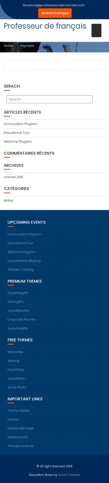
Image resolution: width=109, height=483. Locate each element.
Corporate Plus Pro (22, 319)
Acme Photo (17, 387)
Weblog (13, 361)
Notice (8, 200)
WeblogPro (16, 302)
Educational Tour (16, 133)
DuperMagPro (18, 293)
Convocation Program (21, 124)
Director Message (21, 428)
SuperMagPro (18, 328)
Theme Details (18, 410)
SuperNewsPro (19, 310)
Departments (18, 437)
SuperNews (16, 378)
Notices (13, 419)
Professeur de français (45, 25)
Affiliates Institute (20, 446)
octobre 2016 (13, 177)
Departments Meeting (24, 261)
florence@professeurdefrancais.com (54, 5)
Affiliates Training (21, 269)
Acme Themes (69, 475)
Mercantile (15, 352)
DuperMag (16, 369)
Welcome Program (18, 141)
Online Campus (55, 13)
